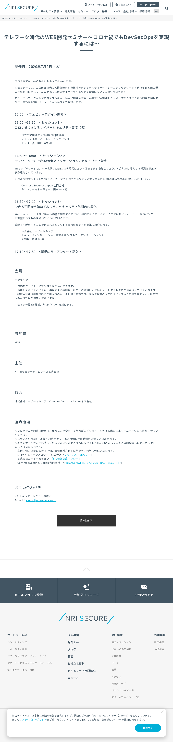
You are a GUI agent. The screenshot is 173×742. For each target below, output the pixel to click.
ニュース (115, 11)
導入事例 (70, 11)
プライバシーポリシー (34, 719)
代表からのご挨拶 (121, 649)
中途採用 (159, 649)
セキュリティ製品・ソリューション (27, 656)
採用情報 (145, 11)
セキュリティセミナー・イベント (26, 18)
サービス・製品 (50, 11)
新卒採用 (159, 642)
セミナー (83, 11)
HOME (5, 18)
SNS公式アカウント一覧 (125, 697)
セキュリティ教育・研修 (21, 669)
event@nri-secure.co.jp (41, 500)
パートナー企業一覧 (123, 690)
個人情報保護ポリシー (65, 458)
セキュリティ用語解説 (82, 671)
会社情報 (128, 11)
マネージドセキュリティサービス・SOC (29, 663)
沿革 (114, 669)
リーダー (116, 663)
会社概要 (116, 656)
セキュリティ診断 (17, 649)
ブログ (95, 11)
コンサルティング (17, 642)
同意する (148, 728)
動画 (104, 11)
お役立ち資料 (76, 663)
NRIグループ (119, 683)
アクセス (116, 676)
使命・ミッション (121, 642)
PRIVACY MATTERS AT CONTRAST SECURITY (92, 462)
